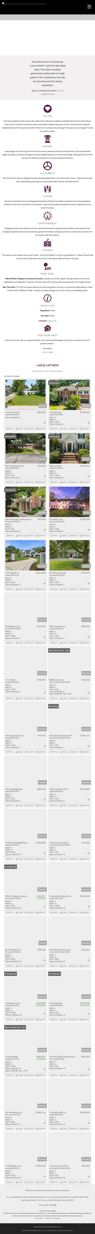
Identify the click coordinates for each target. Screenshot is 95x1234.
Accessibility (48, 1218)
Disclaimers (60, 1230)
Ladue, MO (52, 320)
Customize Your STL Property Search (47, 371)
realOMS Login (68, 1230)
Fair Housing (56, 1218)
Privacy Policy (39, 1218)
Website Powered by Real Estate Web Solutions (47, 1227)
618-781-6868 (47, 352)
